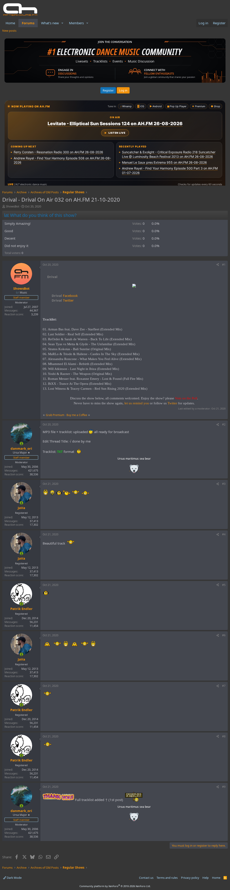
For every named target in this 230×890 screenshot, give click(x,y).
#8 (224, 736)
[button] (62, 23)
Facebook (65, 295)
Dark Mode (14, 878)
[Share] (218, 264)
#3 (224, 484)
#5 (224, 585)
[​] (134, 286)
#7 (224, 686)
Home (10, 23)
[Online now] (21, 443)
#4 (224, 534)
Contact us (146, 878)
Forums (28, 23)
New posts (9, 31)
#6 (224, 635)
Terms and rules (167, 878)
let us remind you (136, 403)
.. (134, 470)
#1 (224, 265)
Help (205, 878)
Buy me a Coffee (76, 415)
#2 (224, 424)
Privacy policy (190, 878)
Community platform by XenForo (115, 886)
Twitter (63, 300)
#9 (224, 787)
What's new (50, 23)
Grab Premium (55, 415)
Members (76, 23)
